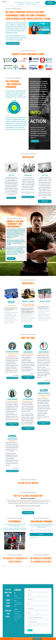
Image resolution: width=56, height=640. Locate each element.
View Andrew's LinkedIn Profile (28, 377)
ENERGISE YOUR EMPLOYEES (28, 196)
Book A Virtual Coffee (23, 2)
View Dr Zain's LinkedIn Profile (28, 428)
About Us (32, 2)
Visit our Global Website (28, 512)
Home (16, 2)
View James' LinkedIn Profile (43, 383)
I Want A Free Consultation (12, 43)
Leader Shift (37, 2)
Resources (28, 4)
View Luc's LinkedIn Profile (12, 377)
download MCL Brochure (50, 3)
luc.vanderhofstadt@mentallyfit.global (18, 604)
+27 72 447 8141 (17, 598)
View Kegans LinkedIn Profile (12, 470)
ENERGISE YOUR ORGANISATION (45, 201)
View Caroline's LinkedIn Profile (43, 423)
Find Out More (35, 140)
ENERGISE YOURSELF (11, 197)
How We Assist (21, 4)
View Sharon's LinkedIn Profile (12, 424)
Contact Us (34, 4)
